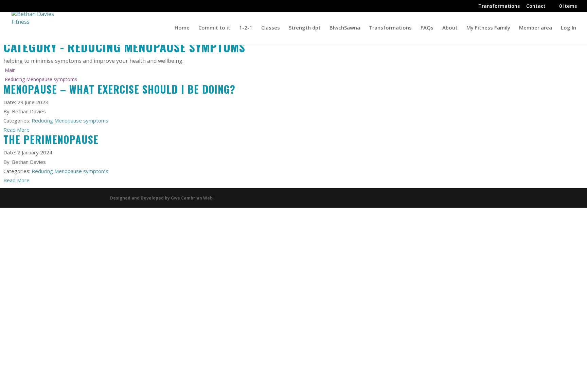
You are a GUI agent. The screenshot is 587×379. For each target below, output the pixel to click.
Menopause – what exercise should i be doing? (119, 89)
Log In (568, 28)
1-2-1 (245, 28)
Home (182, 28)
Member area (535, 28)
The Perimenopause (51, 139)
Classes (270, 28)
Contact (536, 6)
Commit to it (214, 28)
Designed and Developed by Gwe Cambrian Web (161, 198)
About (450, 28)
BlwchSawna (345, 28)
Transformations (499, 6)
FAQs (427, 28)
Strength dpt (305, 28)
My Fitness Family (488, 28)
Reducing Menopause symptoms (70, 120)
